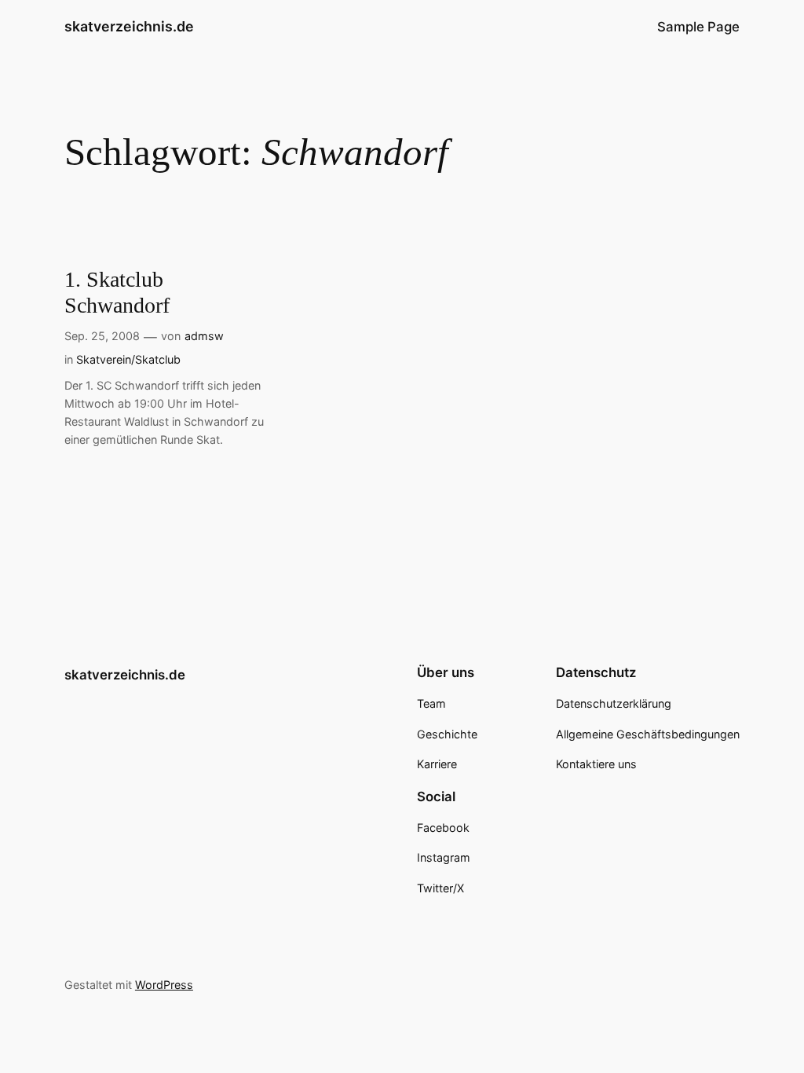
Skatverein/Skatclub (128, 359)
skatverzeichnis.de (129, 26)
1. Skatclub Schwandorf (117, 292)
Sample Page (698, 27)
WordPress (164, 984)
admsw (204, 335)
